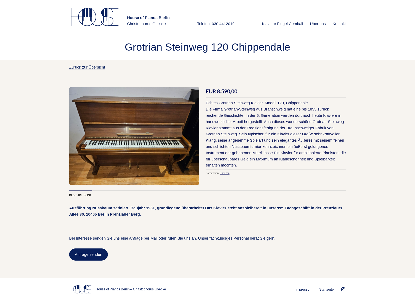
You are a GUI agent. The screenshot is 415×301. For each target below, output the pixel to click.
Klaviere (225, 173)
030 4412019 (223, 24)
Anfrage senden (88, 254)
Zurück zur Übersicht (87, 67)
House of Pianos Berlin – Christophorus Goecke (131, 289)
